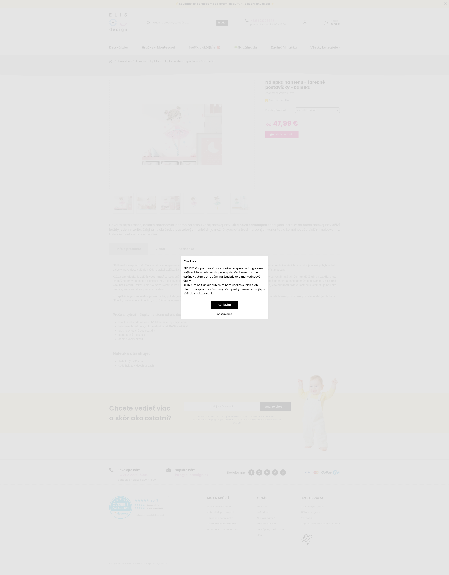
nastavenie (224, 314)
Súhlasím (224, 305)
